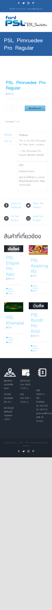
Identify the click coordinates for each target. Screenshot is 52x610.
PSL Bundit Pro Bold (37, 323)
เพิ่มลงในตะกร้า (35, 108)
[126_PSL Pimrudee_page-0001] (26, 65)
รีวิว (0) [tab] (8, 141)
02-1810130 (20, 9)
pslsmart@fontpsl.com (35, 9)
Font (17, 121)
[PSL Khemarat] (13, 307)
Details (10, 293)
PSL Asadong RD (39, 265)
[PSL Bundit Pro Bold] (38, 305)
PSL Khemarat (15, 320)
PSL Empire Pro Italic (12, 265)
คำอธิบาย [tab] (8, 134)
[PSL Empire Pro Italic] (13, 248)
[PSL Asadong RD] (38, 250)
